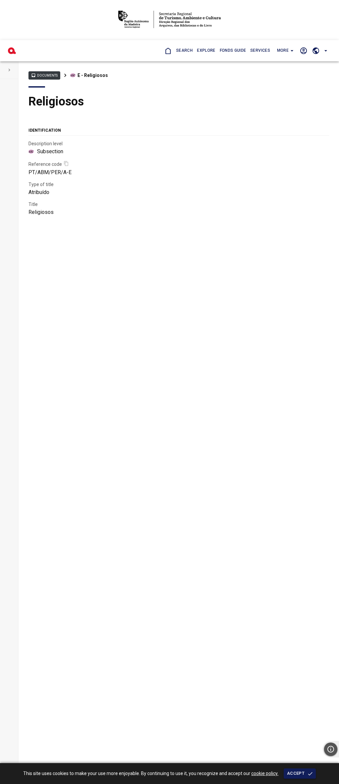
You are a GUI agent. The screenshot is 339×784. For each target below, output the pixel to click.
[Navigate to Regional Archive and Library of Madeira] (169, 20)
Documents (44, 75)
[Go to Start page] (168, 50)
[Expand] (9, 70)
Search (184, 50)
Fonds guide (233, 50)
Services (260, 50)
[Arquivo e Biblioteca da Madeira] (12, 50)
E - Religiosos (92, 75)
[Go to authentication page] (303, 50)
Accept (296, 773)
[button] (284, 50)
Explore (206, 50)
